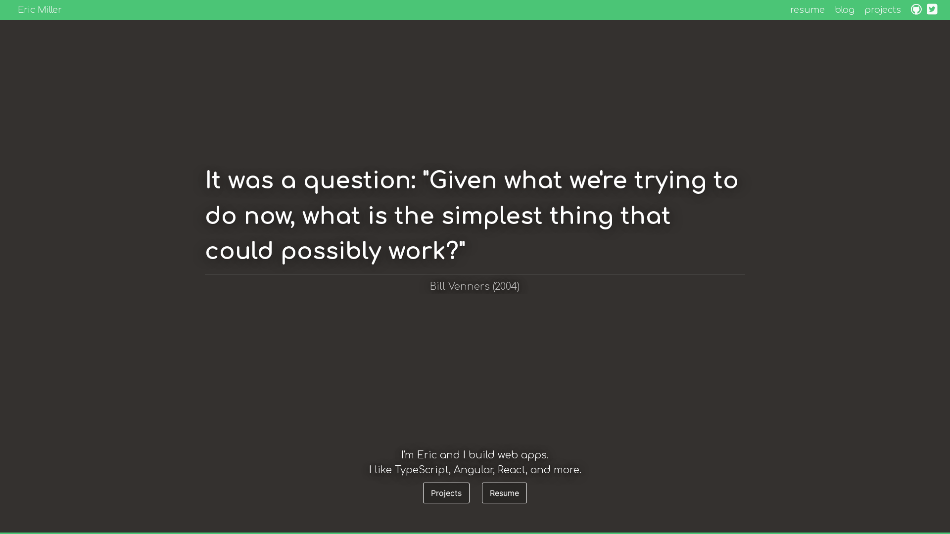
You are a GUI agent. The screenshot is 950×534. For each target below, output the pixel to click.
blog (845, 10)
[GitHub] (916, 11)
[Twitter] (932, 11)
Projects (446, 493)
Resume (504, 493)
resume (807, 10)
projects (882, 10)
